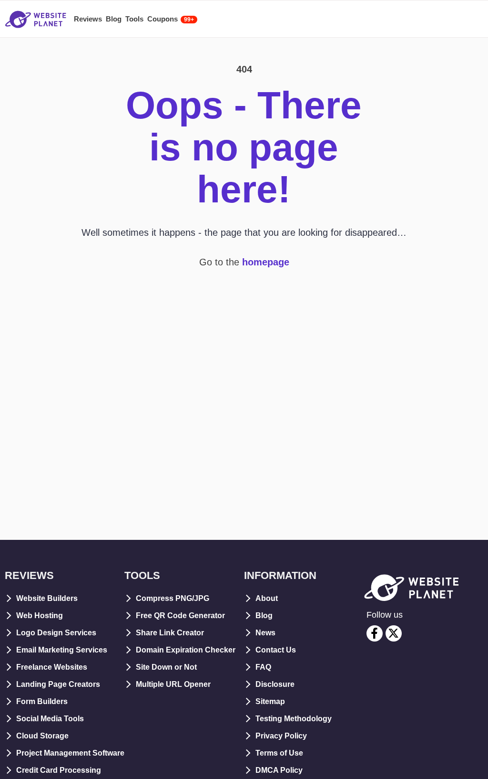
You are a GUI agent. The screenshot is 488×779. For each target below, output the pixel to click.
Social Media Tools (50, 719)
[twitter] (394, 633)
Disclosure (275, 684)
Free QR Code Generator (180, 615)
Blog (264, 615)
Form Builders (42, 701)
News (265, 633)
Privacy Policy (281, 736)
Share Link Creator (170, 633)
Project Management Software (70, 753)
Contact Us (275, 650)
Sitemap (270, 701)
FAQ (263, 667)
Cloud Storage (42, 736)
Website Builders (47, 598)
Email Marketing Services (61, 650)
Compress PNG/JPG (172, 598)
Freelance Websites (51, 667)
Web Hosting (39, 615)
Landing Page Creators (58, 684)
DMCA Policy (279, 770)
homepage (265, 262)
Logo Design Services (56, 633)
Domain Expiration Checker (185, 650)
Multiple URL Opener (173, 684)
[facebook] (374, 633)
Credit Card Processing (58, 770)
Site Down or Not (166, 667)
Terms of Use (279, 753)
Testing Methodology (293, 719)
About (266, 598)
